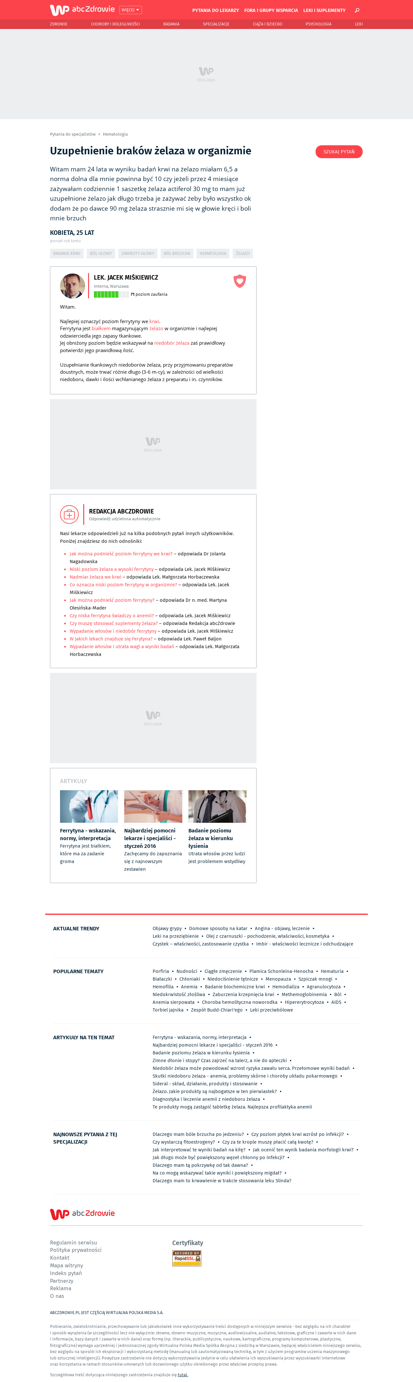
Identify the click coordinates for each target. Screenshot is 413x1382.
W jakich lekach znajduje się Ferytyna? (111, 638)
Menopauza (278, 979)
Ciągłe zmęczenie (223, 971)
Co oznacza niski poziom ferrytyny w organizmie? (123, 584)
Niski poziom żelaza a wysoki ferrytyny (112, 569)
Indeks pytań (66, 1273)
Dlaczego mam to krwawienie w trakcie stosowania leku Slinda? (222, 1180)
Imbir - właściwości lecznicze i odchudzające (304, 943)
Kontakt (59, 1257)
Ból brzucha (177, 253)
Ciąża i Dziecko (267, 24)
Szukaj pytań (339, 151)
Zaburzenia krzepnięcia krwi (243, 994)
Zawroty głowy (138, 253)
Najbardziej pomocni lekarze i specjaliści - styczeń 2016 (213, 1045)
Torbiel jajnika (168, 1009)
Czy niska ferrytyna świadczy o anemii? (112, 615)
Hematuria (332, 971)
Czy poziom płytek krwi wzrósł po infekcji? (297, 1134)
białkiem (101, 328)
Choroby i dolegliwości (115, 24)
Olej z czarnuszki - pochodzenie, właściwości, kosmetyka (267, 936)
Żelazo (243, 253)
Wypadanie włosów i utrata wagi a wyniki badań (122, 646)
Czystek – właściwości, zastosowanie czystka (201, 943)
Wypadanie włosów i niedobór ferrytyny (114, 631)
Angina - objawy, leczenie (282, 928)
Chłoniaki (189, 979)
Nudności (186, 971)
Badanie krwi (66, 253)
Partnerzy (61, 1281)
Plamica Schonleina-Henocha (281, 971)
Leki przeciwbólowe (271, 1009)
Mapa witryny (66, 1265)
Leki (359, 24)
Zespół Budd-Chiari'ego (217, 1009)
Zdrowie (58, 24)
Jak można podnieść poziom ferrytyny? (112, 600)
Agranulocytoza (324, 986)
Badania (171, 24)
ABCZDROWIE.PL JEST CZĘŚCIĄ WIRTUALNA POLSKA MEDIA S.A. (106, 1313)
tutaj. (183, 1375)
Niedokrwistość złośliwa (179, 994)
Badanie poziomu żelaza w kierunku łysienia (201, 1052)
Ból (337, 994)
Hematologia (115, 134)
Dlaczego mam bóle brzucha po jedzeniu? (198, 1134)
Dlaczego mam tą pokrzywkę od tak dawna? (200, 1165)
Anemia (189, 986)
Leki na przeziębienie (176, 936)
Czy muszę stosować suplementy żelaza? (114, 623)
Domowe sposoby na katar (218, 928)
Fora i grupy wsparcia (271, 10)
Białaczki (162, 979)
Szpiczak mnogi (315, 979)
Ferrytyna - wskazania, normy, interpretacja (200, 1037)
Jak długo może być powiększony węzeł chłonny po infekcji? (219, 1157)
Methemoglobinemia (304, 994)
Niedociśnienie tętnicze (232, 979)
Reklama (60, 1288)
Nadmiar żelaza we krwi (95, 577)
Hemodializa (285, 986)
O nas (57, 1296)
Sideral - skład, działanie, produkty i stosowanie (205, 1083)
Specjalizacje (216, 24)
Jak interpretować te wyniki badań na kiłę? (199, 1149)
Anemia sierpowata (174, 1002)
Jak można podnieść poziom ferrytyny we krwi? (121, 553)
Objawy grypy (167, 928)
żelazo (156, 328)
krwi (154, 321)
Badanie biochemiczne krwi (235, 986)
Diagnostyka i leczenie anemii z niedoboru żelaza (206, 1099)
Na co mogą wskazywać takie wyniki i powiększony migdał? (217, 1172)
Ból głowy (101, 253)
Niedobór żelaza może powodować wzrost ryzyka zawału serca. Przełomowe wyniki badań (251, 1068)
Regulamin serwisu (73, 1242)
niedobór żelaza (171, 343)
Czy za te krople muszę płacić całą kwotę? (267, 1142)
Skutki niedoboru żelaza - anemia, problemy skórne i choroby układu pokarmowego (245, 1076)
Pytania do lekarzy (215, 10)
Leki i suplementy (324, 10)
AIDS (336, 1002)
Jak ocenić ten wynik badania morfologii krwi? (303, 1149)
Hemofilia (163, 986)
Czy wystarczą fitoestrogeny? (184, 1142)
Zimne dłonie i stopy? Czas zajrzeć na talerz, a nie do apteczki (220, 1060)
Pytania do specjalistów (73, 134)
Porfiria (161, 971)
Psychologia (318, 24)
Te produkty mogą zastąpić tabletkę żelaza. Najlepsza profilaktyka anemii (232, 1106)
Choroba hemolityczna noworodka (239, 1002)
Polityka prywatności (76, 1250)
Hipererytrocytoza (304, 1002)
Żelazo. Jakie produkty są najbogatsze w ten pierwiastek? (215, 1091)
